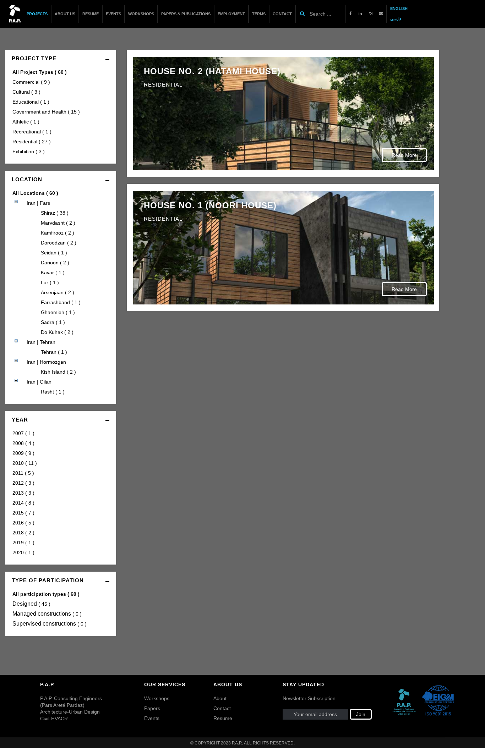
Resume (222, 718)
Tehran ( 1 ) (54, 352)
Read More (404, 155)
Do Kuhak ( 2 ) (57, 332)
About (220, 698)
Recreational (31, 131)
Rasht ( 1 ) (53, 392)
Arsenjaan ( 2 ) (57, 292)
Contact (222, 708)
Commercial (31, 82)
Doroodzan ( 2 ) (58, 243)
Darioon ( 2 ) (55, 262)
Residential (31, 141)
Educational (30, 102)
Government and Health (46, 112)
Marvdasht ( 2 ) (58, 223)
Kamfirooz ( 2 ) (57, 233)
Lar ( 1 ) (50, 282)
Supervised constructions (49, 624)
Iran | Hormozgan (46, 362)
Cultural (26, 92)
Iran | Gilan (39, 382)
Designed (31, 604)
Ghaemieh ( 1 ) (58, 312)
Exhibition (28, 151)
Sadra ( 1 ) (53, 322)
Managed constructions (47, 614)
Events (151, 718)
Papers (152, 708)
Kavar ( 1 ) (53, 272)
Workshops (156, 698)
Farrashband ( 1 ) (61, 302)
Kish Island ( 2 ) (58, 372)
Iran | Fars (38, 203)
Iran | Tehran (41, 342)
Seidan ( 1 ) (54, 252)
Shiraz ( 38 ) (55, 213)
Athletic (25, 122)
